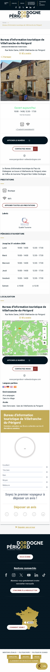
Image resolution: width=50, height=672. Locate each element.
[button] (20, 205)
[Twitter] (23, 7)
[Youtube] (27, 7)
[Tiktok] (34, 7)
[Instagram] (19, 7)
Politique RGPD (24, 652)
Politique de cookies (39, 652)
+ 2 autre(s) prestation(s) (25, 129)
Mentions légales (9, 652)
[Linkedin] (30, 7)
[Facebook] (16, 7)
